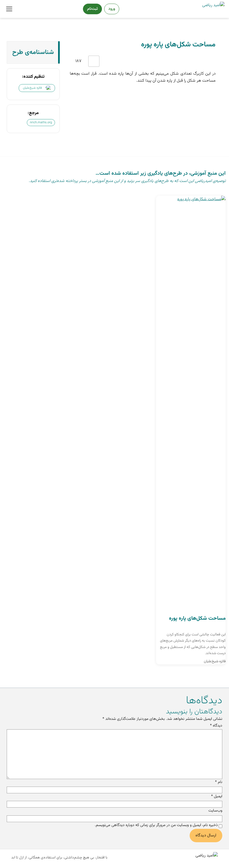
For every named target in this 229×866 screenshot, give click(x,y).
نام (218, 782)
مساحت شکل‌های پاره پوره (197, 618)
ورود (111, 9)
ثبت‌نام (92, 9)
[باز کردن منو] (9, 9)
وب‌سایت (215, 811)
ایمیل (216, 796)
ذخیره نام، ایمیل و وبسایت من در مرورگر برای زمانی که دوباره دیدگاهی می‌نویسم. (156, 825)
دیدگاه (216, 726)
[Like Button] (94, 61)
